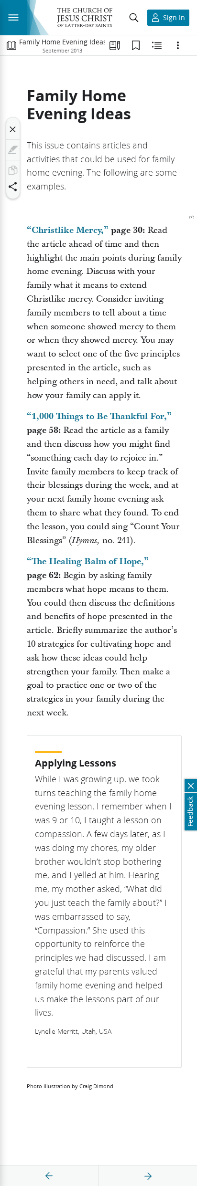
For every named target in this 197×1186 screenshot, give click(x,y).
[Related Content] (156, 45)
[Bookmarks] (135, 45)
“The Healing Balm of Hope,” (88, 561)
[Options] (177, 45)
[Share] (13, 186)
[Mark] (13, 150)
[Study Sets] (114, 45)
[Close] (13, 129)
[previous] (49, 1176)
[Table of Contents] (11, 45)
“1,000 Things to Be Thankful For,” (99, 416)
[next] (147, 1176)
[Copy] (13, 170)
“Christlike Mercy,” (68, 230)
